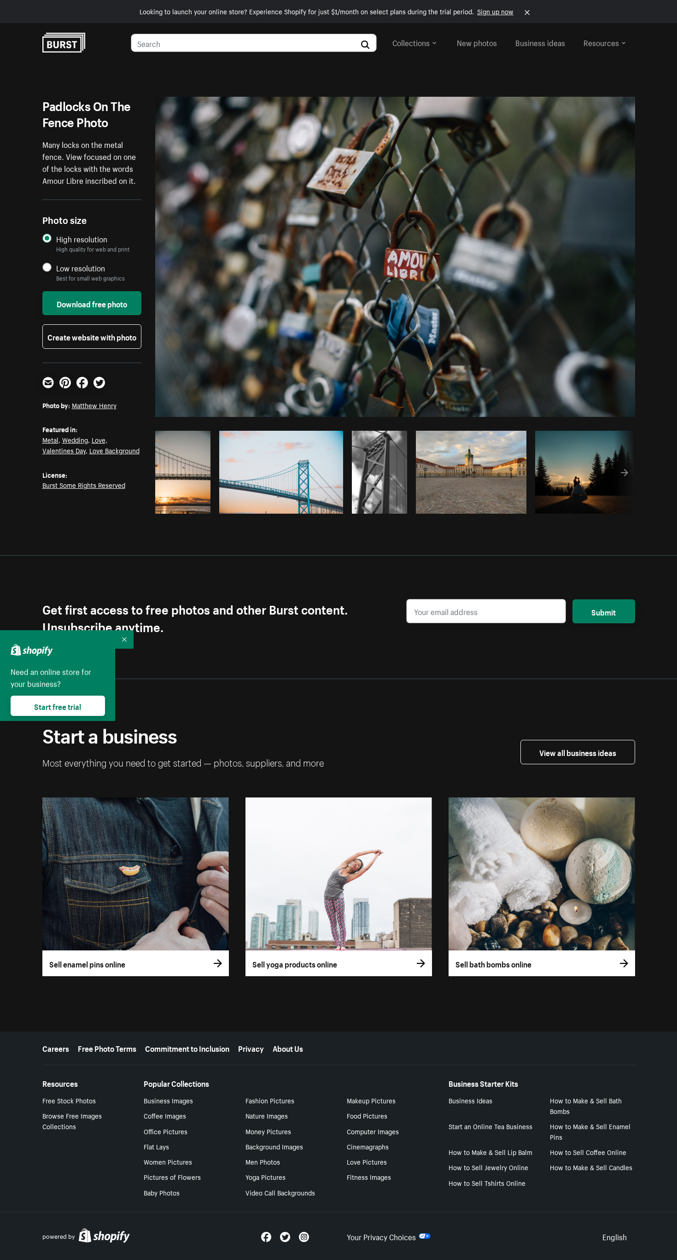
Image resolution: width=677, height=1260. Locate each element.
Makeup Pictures (371, 1100)
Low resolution (80, 268)
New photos (477, 42)
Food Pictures (367, 1115)
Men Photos (262, 1161)
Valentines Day (64, 450)
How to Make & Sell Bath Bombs (586, 1105)
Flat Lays (156, 1146)
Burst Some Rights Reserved (83, 485)
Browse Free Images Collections (72, 1120)
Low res (186, 504)
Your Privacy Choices (381, 1236)
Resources (601, 42)
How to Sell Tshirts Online (487, 1183)
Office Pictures (165, 1131)
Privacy (251, 1048)
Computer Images (373, 1131)
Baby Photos (162, 1192)
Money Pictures (268, 1131)
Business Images (168, 1100)
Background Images (274, 1146)
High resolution (81, 239)
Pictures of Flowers (172, 1177)
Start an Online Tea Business (490, 1126)
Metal (50, 439)
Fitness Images (369, 1177)
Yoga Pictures (265, 1177)
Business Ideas (470, 1100)
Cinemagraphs (368, 1146)
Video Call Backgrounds (280, 1192)
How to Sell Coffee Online (588, 1152)
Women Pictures (168, 1161)
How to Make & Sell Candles (591, 1167)
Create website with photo (91, 336)
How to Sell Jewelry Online (488, 1167)
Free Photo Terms (107, 1048)
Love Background (114, 450)
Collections (411, 42)
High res (279, 504)
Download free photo (92, 303)
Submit (603, 611)
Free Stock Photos (69, 1100)
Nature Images (266, 1115)
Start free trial (57, 706)
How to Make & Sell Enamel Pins (590, 1131)
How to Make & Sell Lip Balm (490, 1152)
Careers (55, 1048)
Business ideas (540, 42)
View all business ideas (577, 752)
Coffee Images (165, 1115)
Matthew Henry (94, 405)
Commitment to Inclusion (187, 1048)
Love (98, 439)
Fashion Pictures (269, 1100)
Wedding (75, 439)
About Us (288, 1048)
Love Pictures (367, 1161)
